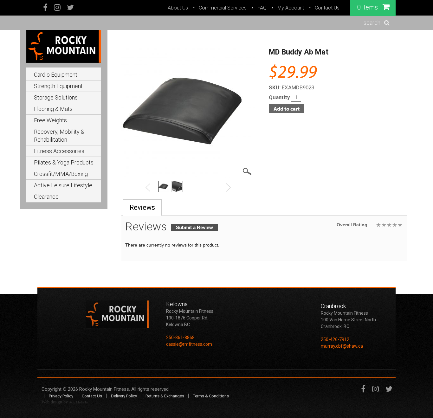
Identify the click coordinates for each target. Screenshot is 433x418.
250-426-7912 (335, 339)
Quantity (280, 97)
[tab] (142, 207)
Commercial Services (223, 8)
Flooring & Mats (53, 109)
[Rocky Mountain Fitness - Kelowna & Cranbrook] (63, 45)
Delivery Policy (124, 396)
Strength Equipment (58, 86)
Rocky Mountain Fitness (104, 389)
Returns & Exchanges (164, 396)
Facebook (46, 8)
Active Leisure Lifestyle (63, 185)
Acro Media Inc (79, 402)
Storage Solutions (56, 97)
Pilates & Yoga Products (64, 162)
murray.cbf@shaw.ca (342, 346)
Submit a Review (194, 227)
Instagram (57, 8)
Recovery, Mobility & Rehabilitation (59, 135)
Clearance (46, 196)
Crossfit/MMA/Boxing (61, 173)
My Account (290, 8)
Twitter (70, 8)
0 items (368, 7)
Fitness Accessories (59, 151)
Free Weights (50, 120)
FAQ (262, 8)
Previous (148, 187)
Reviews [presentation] (142, 207)
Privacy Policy (61, 396)
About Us (178, 8)
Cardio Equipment (55, 74)
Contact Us (327, 8)
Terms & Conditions (211, 396)
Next (228, 187)
